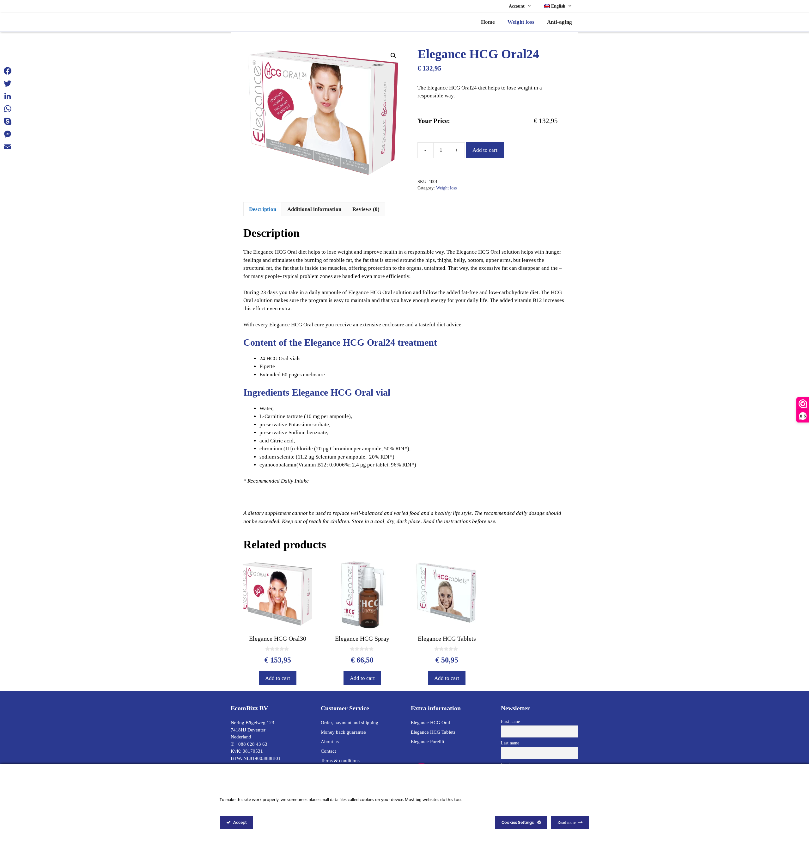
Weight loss (521, 22)
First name (510, 721)
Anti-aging (559, 22)
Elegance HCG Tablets (433, 732)
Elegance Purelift (427, 741)
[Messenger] (7, 134)
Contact (328, 751)
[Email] (7, 146)
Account (517, 6)
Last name (510, 743)
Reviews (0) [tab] (366, 209)
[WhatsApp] (7, 108)
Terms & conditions (340, 760)
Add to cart (484, 150)
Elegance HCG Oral (430, 722)
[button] (393, 55)
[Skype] (7, 121)
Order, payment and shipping (349, 722)
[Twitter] (7, 83)
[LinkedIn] (7, 96)
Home (488, 22)
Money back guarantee (343, 732)
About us (330, 741)
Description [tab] (262, 209)
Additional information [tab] (314, 209)
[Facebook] (7, 71)
